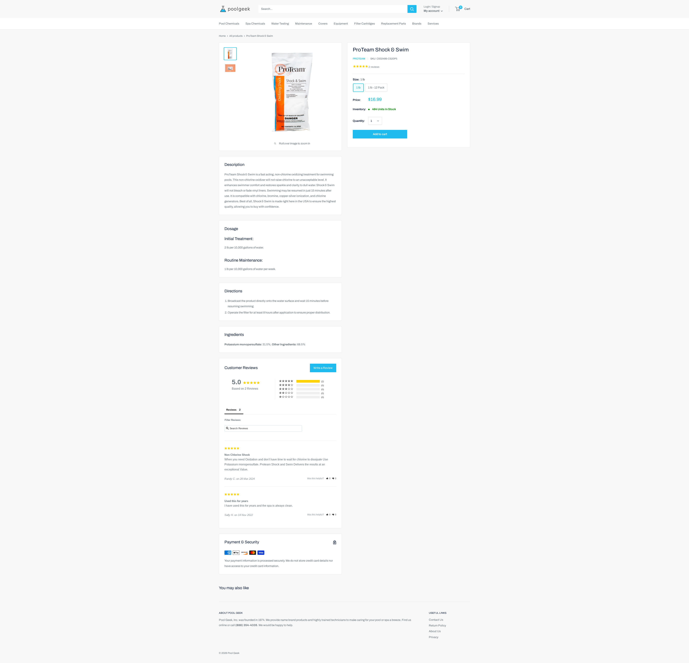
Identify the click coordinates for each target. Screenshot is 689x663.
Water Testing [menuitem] (280, 23)
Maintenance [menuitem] (303, 23)
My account (432, 11)
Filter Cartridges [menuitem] (364, 23)
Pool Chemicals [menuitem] (229, 23)
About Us (435, 631)
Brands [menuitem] (416, 23)
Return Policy (437, 625)
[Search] (411, 9)
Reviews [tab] (231, 409)
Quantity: (359, 120)
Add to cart (380, 134)
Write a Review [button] (323, 367)
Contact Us (436, 619)
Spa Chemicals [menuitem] (255, 23)
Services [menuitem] (433, 23)
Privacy (433, 637)
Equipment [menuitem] (341, 23)
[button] (328, 478)
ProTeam (359, 59)
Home (222, 36)
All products (236, 36)
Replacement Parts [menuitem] (393, 23)
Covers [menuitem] (322, 23)
